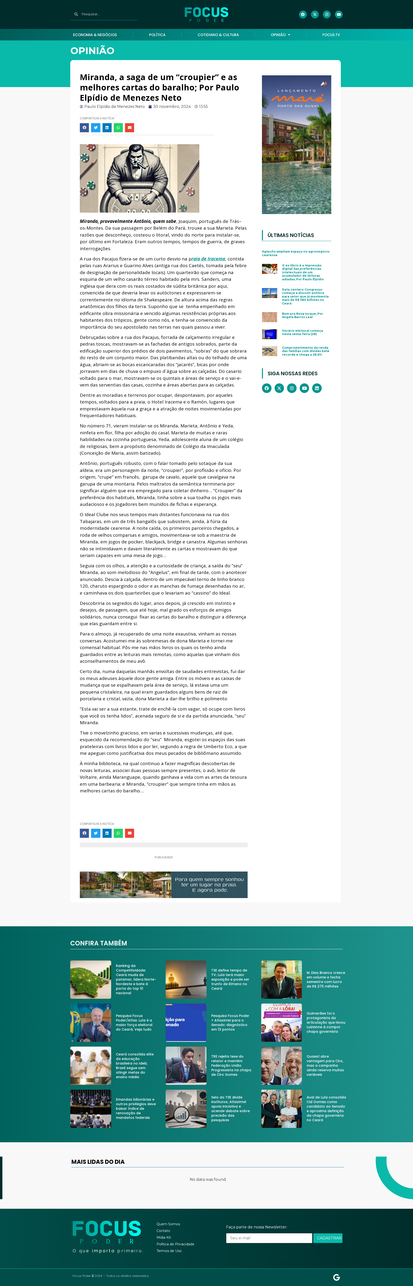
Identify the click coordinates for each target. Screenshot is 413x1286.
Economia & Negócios (95, 34)
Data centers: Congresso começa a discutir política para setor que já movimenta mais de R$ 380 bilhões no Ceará (305, 296)
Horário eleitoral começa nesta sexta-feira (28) (302, 332)
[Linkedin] (317, 388)
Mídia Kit (164, 1237)
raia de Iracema (208, 259)
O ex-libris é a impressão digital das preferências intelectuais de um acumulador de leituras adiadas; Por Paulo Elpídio (303, 272)
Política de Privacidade (175, 1244)
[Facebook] (303, 14)
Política (157, 34)
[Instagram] (327, 14)
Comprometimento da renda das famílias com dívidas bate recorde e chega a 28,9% (305, 351)
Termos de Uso (169, 1251)
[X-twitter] (315, 14)
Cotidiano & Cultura (218, 34)
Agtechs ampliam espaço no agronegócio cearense (296, 253)
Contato (163, 1231)
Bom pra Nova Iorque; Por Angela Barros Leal (302, 315)
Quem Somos (168, 1224)
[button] (84, 127)
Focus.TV (331, 34)
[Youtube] (339, 14)
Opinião (278, 34)
